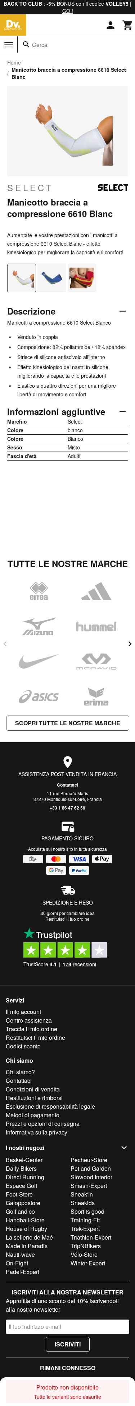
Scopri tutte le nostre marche (67, 723)
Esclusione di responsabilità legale (50, 1106)
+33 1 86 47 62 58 (67, 808)
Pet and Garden (91, 1168)
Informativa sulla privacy (36, 1132)
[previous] (5, 644)
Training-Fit (85, 1220)
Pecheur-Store (89, 1160)
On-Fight (17, 1263)
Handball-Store (25, 1220)
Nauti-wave (20, 1254)
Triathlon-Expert (91, 1237)
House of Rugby (26, 1229)
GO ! (67, 10)
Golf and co (20, 1211)
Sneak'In (82, 1194)
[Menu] (8, 44)
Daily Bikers (21, 1168)
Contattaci (67, 785)
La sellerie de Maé (29, 1237)
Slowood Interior (91, 1177)
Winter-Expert (88, 1263)
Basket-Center (24, 1160)
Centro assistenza (29, 1020)
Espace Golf (21, 1185)
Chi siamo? (20, 1072)
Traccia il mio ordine (31, 1029)
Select (30, 187)
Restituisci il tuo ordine (67, 919)
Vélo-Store (84, 1254)
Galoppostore (23, 1203)
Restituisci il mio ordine (35, 1037)
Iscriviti (68, 1344)
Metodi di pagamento (32, 1115)
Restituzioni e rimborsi (34, 1098)
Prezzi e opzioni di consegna (43, 1123)
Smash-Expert (89, 1185)
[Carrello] (128, 25)
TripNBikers (86, 1246)
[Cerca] (26, 44)
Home (14, 62)
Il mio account (23, 1012)
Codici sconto (23, 1046)
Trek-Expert (85, 1229)
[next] (130, 644)
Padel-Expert (22, 1272)
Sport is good (87, 1211)
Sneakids (83, 1203)
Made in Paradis (27, 1246)
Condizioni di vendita (33, 1089)
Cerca (40, 45)
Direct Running (25, 1177)
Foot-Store (19, 1194)
